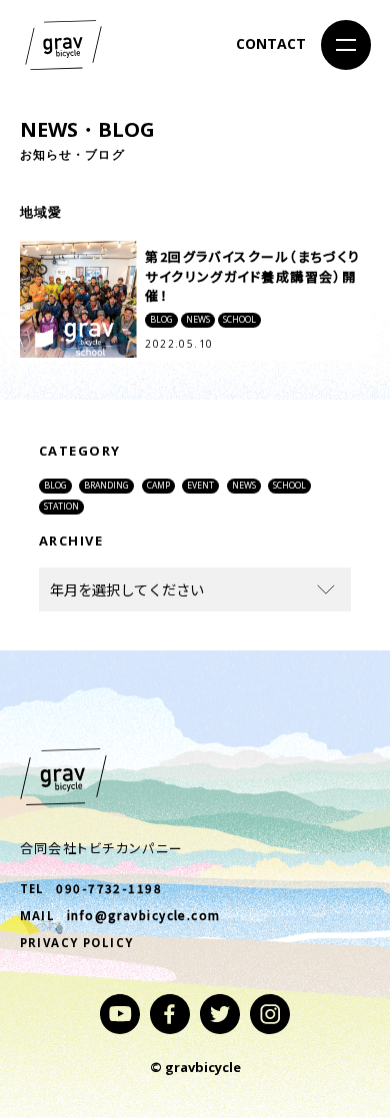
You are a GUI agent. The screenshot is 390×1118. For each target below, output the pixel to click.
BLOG (55, 486)
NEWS (244, 486)
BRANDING (106, 486)
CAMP (158, 486)
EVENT (200, 486)
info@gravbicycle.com (144, 915)
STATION (61, 507)
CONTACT (271, 43)
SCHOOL (289, 486)
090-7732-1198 (109, 888)
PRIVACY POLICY (77, 942)
